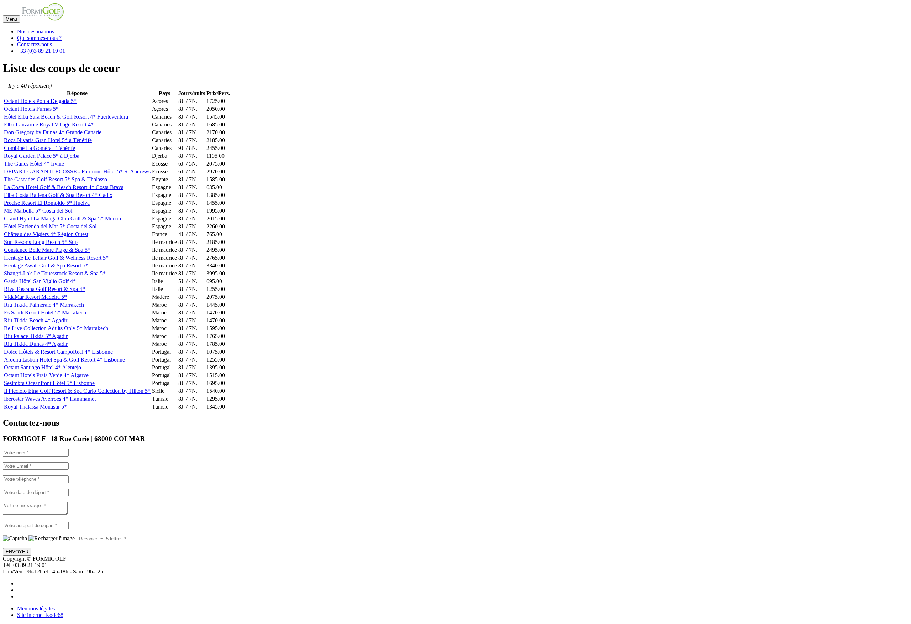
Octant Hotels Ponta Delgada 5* (40, 101)
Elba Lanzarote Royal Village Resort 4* (49, 124)
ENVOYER (17, 552)
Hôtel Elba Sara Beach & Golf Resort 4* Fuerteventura (66, 117)
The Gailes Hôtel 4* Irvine (34, 164)
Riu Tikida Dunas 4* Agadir (36, 344)
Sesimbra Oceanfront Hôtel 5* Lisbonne (49, 383)
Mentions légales (36, 608)
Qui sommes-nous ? (39, 38)
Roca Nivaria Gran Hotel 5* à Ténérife (48, 140)
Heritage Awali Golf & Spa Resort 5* (46, 265)
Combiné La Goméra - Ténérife (39, 148)
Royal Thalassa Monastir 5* (35, 407)
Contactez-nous (34, 44)
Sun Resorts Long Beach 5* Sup (41, 242)
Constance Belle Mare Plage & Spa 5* (47, 250)
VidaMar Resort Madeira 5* (35, 297)
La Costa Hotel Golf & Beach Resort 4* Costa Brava (63, 187)
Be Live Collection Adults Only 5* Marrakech (56, 328)
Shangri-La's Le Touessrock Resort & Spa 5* (55, 273)
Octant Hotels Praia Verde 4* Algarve (46, 375)
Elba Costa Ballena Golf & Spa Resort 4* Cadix (58, 195)
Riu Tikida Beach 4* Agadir (35, 320)
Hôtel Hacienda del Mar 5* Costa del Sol (50, 226)
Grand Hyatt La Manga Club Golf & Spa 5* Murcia (62, 218)
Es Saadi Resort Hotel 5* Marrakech (45, 313)
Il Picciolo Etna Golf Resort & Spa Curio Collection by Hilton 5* (77, 391)
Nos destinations (35, 31)
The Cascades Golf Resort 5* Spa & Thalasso (55, 179)
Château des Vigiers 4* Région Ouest (46, 234)
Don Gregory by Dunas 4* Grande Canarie (52, 132)
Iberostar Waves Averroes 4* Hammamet (50, 399)
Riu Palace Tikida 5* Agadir (36, 336)
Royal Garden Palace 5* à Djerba (41, 156)
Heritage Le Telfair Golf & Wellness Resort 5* (56, 258)
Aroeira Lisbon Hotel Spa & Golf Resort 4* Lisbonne (64, 360)
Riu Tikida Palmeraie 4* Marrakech (44, 305)
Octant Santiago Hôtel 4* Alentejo (42, 367)
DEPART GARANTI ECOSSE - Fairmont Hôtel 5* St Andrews (77, 171)
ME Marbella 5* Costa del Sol (38, 211)
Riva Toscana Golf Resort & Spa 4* (44, 289)
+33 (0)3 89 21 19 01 (41, 51)
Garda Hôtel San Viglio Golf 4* (40, 281)
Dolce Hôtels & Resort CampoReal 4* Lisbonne (58, 352)
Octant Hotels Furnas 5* (31, 109)
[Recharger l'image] (51, 538)
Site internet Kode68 (40, 615)
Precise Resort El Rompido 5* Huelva (47, 203)
